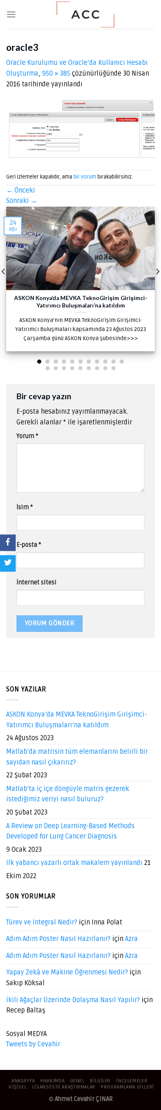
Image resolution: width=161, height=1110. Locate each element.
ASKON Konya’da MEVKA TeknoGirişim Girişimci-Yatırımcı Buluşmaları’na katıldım (76, 719)
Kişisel (17, 1087)
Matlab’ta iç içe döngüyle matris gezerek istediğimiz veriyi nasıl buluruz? (67, 794)
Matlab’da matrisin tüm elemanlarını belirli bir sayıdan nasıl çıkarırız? (77, 757)
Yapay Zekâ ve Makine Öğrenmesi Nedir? (67, 972)
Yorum (27, 436)
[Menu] (11, 14)
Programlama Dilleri (127, 1087)
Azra (131, 939)
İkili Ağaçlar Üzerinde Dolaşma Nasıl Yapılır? (73, 1000)
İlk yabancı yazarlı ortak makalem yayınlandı (74, 863)
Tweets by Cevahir (33, 1044)
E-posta (29, 544)
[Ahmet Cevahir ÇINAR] (85, 14)
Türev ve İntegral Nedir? (41, 922)
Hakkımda (52, 1081)
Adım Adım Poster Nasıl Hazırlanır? (58, 939)
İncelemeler (131, 1081)
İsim (25, 507)
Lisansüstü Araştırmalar (63, 1087)
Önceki (20, 190)
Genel (77, 1081)
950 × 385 (56, 73)
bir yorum (84, 177)
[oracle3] (80, 130)
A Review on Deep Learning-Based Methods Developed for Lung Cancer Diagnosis (70, 831)
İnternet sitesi (37, 582)
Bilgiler (100, 1081)
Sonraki (21, 201)
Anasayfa (23, 1081)
